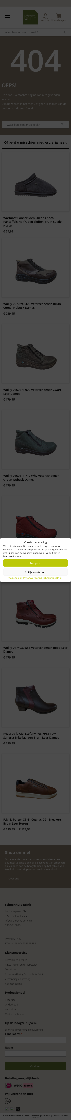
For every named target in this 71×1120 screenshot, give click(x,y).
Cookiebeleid (14, 577)
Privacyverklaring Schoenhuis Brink (42, 577)
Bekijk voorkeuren (35, 572)
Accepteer (35, 563)
